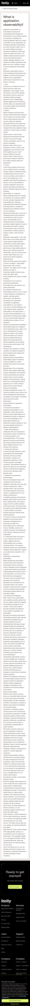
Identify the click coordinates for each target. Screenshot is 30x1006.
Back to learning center (10, 8)
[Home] (5, 3)
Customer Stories (6, 969)
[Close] (25, 977)
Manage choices (15, 1004)
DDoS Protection (6, 912)
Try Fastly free (5, 923)
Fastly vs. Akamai (21, 962)
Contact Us (19, 944)
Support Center (20, 937)
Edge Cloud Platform (7, 908)
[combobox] (16, 3)
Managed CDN (20, 913)
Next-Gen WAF (5, 916)
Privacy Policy (22, 996)
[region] (15, 990)
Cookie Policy (5, 997)
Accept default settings (15, 1000)
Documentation (5, 937)
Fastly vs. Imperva (21, 969)
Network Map (5, 927)
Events (3, 952)
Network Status (20, 941)
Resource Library (6, 944)
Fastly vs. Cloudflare (22, 965)
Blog (2, 948)
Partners (3, 973)
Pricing (3, 920)
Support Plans (20, 917)
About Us (4, 962)
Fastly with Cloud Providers (21, 973)
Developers (4, 941)
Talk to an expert (14, 887)
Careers (3, 965)
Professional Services (19, 909)
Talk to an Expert (21, 921)
